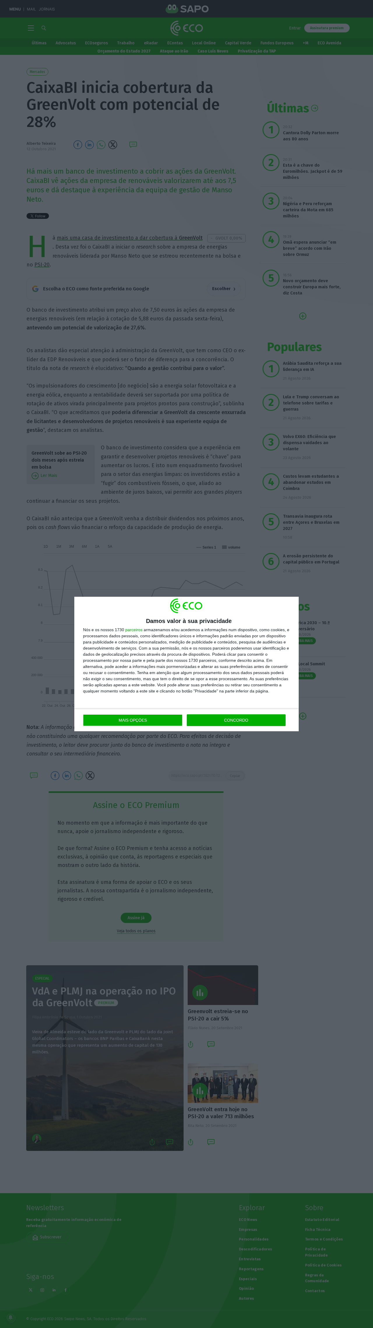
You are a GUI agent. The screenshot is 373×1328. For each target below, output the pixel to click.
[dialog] (186, 664)
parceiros (133, 630)
